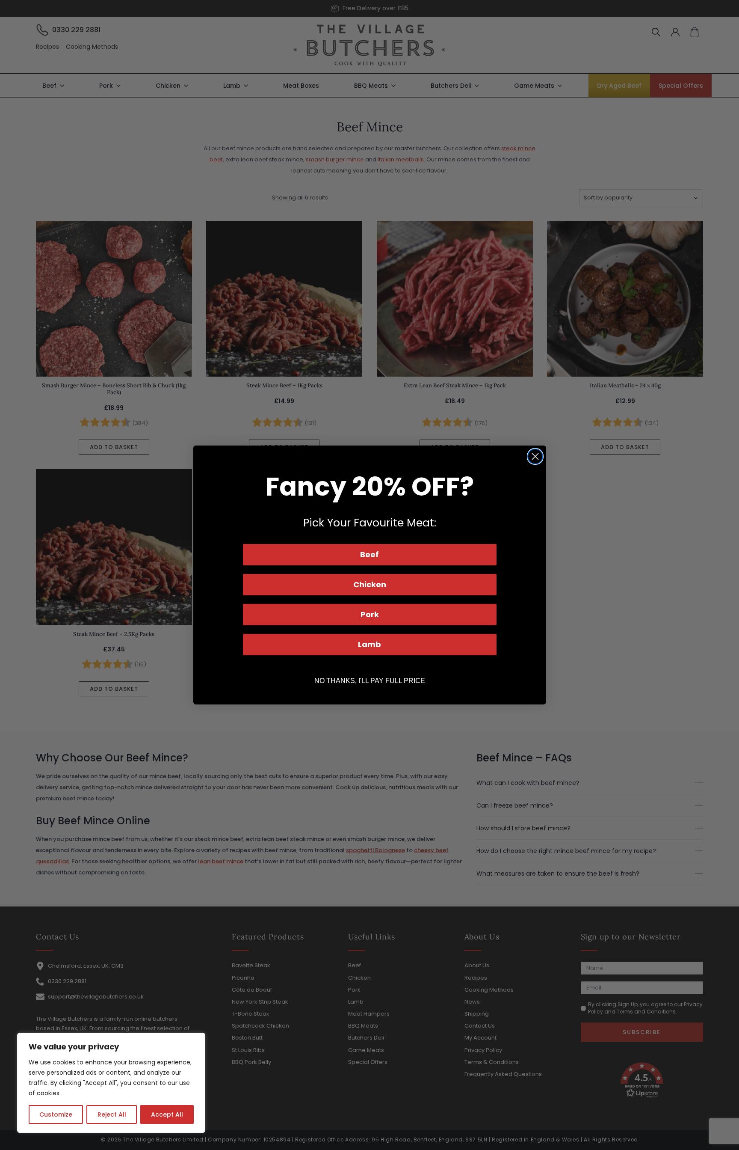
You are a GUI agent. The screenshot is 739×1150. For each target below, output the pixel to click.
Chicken (369, 584)
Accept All (167, 1114)
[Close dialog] (535, 456)
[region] (111, 1083)
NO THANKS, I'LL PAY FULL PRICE (369, 680)
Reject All (112, 1114)
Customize (55, 1114)
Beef (369, 554)
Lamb (369, 644)
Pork (370, 614)
